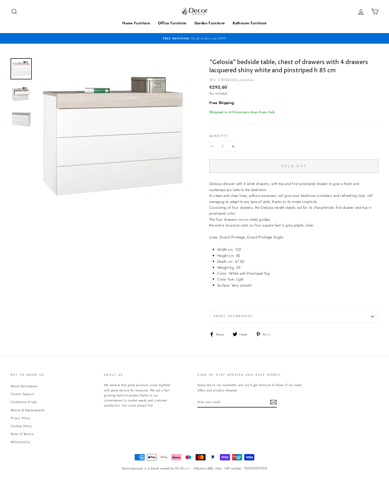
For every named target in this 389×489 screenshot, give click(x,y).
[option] (194, 38)
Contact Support (22, 394)
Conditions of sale (24, 402)
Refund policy (20, 442)
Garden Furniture (210, 23)
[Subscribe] (273, 402)
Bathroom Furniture (249, 23)
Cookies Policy (21, 426)
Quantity (218, 136)
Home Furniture (136, 23)
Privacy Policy (20, 418)
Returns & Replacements (28, 410)
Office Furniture (172, 23)
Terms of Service (22, 434)
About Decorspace (233, 316)
